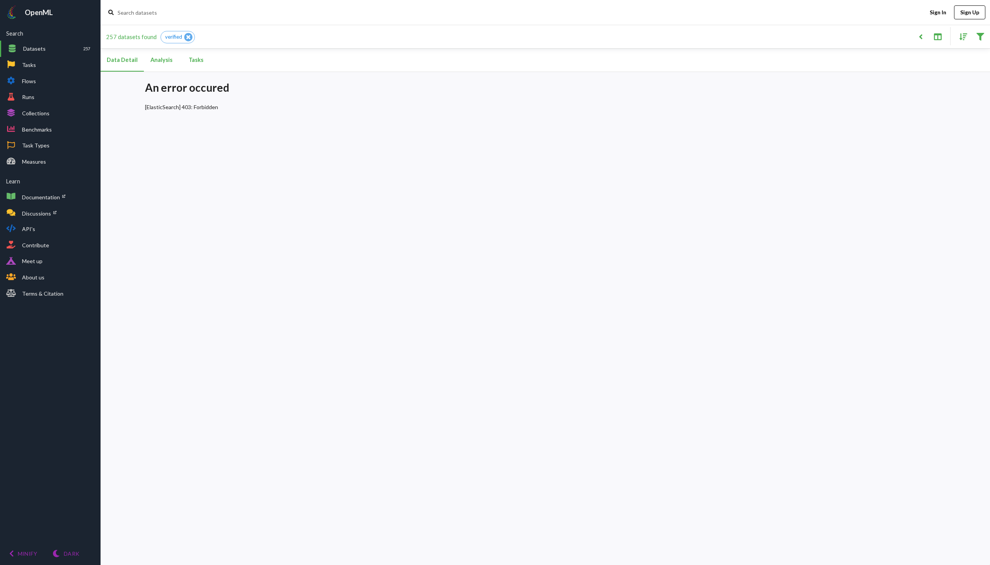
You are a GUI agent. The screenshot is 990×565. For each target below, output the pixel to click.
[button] (177, 37)
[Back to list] (920, 36)
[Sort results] (961, 36)
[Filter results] (980, 36)
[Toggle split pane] (937, 36)
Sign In (938, 12)
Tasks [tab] (196, 59)
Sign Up (969, 12)
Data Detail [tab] (122, 59)
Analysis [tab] (161, 59)
